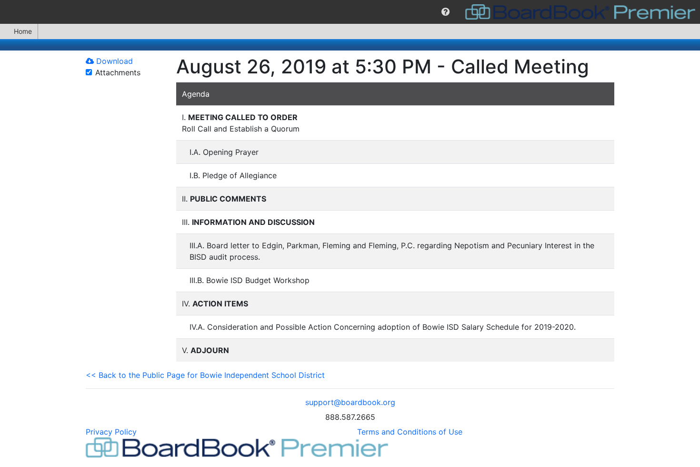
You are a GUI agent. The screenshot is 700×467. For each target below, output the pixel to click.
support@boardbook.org (350, 402)
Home (23, 31)
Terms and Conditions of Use (409, 432)
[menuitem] (445, 12)
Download (113, 61)
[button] (445, 12)
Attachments (117, 72)
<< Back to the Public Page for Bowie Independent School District (205, 375)
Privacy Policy (111, 432)
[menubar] (350, 12)
